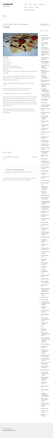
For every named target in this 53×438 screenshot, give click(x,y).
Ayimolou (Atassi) (45, 195)
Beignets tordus (44, 222)
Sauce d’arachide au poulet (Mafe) (45, 248)
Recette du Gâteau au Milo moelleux (45, 62)
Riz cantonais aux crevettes (45, 215)
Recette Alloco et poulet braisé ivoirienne (45, 378)
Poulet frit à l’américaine (44, 192)
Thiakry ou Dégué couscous (45, 167)
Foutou (43, 134)
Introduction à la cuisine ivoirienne (45, 144)
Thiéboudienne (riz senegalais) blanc (11, 157)
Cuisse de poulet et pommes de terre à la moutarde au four (45, 95)
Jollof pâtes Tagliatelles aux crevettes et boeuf (45, 90)
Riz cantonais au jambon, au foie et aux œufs (45, 233)
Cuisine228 (8, 4)
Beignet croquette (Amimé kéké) (45, 152)
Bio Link (34, 4)
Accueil (25, 4)
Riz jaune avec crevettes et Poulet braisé (45, 334)
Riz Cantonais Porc (45, 132)
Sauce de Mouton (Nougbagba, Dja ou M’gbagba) (45, 303)
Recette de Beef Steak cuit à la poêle (44, 44)
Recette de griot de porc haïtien (45, 81)
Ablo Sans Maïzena (45, 344)
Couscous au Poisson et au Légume (44, 241)
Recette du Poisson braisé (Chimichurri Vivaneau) (45, 203)
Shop (30, 4)
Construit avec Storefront (9, 430)
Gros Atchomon (44, 35)
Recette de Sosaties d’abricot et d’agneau (45, 85)
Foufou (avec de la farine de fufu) (45, 198)
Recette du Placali (45, 369)
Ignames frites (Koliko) (44, 323)
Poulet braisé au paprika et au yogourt (44, 351)
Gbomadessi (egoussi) (44, 307)
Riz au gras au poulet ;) (44, 383)
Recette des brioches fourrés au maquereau (45, 71)
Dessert (9, 152)
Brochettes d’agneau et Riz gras (44, 271)
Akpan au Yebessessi (43, 415)
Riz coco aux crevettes (44, 267)
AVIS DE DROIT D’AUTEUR (29, 10)
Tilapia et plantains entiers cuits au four (45, 39)
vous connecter (14, 172)
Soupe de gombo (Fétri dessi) (45, 366)
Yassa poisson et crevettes (45, 137)
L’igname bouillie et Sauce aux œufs (45, 105)
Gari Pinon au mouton (44, 173)
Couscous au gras (45, 164)
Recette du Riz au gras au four (45, 58)
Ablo (42, 326)
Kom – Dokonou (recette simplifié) (45, 281)
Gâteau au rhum (44, 408)
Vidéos (36, 7)
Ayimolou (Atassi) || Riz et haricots (45, 363)
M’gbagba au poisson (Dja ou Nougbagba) (44, 188)
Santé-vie (31, 7)
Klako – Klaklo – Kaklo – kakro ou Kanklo (45, 400)
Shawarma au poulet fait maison (45, 48)
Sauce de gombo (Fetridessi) (45, 263)
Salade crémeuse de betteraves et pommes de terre (45, 290)
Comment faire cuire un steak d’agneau (44, 117)
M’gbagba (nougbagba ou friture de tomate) (45, 395)
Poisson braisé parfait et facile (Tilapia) (44, 373)
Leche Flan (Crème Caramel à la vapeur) (45, 405)
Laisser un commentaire (23, 24)
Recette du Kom (44, 297)
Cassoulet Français (45, 180)
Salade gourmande (45, 237)
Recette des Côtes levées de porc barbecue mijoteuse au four (45, 53)
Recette (26, 7)
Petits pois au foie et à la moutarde (45, 355)
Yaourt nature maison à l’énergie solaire (45, 319)
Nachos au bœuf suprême (45, 125)
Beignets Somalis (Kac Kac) (45, 212)
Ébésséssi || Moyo (45, 278)
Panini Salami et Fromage (44, 129)
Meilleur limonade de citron (45, 311)
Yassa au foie (44, 102)
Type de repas (41, 4)
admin (15, 24)
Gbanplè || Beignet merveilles (45, 359)
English (4, 16)
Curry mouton (44, 158)
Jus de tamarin (44, 299)
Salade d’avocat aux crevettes (44, 99)
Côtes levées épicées (44, 259)
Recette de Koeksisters (43, 329)
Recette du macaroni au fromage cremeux (45, 76)
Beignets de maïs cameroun (45, 229)
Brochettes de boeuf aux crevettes (45, 161)
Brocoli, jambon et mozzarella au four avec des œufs (45, 208)
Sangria (34, 157)
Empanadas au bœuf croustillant (45, 141)
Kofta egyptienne (45, 170)
